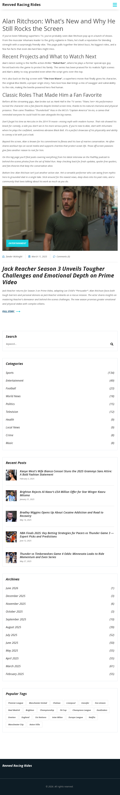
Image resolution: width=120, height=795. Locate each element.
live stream (100, 703)
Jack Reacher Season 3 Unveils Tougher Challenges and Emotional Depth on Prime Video (58, 275)
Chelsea (56, 703)
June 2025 (12, 643)
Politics (10, 404)
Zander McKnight (14, 256)
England (25, 717)
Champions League (81, 710)
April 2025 (12, 658)
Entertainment (17, 243)
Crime (9, 435)
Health (10, 419)
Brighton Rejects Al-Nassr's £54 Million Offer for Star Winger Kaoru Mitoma (62, 493)
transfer (85, 703)
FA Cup (63, 710)
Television (12, 412)
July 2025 (11, 635)
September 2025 (16, 619)
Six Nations (40, 717)
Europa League (76, 717)
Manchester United (38, 703)
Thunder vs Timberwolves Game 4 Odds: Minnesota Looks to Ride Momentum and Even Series (62, 555)
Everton (12, 717)
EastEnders (102, 710)
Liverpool (70, 703)
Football (11, 388)
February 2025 (15, 674)
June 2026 (12, 588)
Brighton (30, 710)
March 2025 (13, 666)
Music (9, 443)
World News (13, 396)
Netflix (92, 717)
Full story (8, 311)
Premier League (15, 703)
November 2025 (16, 604)
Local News (13, 427)
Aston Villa (35, 724)
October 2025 (14, 611)
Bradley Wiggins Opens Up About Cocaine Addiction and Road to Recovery (61, 514)
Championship (47, 710)
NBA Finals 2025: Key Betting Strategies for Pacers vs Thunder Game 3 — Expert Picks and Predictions (67, 534)
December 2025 (15, 596)
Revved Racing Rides (21, 4)
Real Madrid (14, 710)
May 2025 (12, 650)
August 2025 (13, 627)
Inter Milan (57, 717)
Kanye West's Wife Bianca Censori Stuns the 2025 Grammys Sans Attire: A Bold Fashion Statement (66, 472)
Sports (10, 373)
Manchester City (16, 724)
